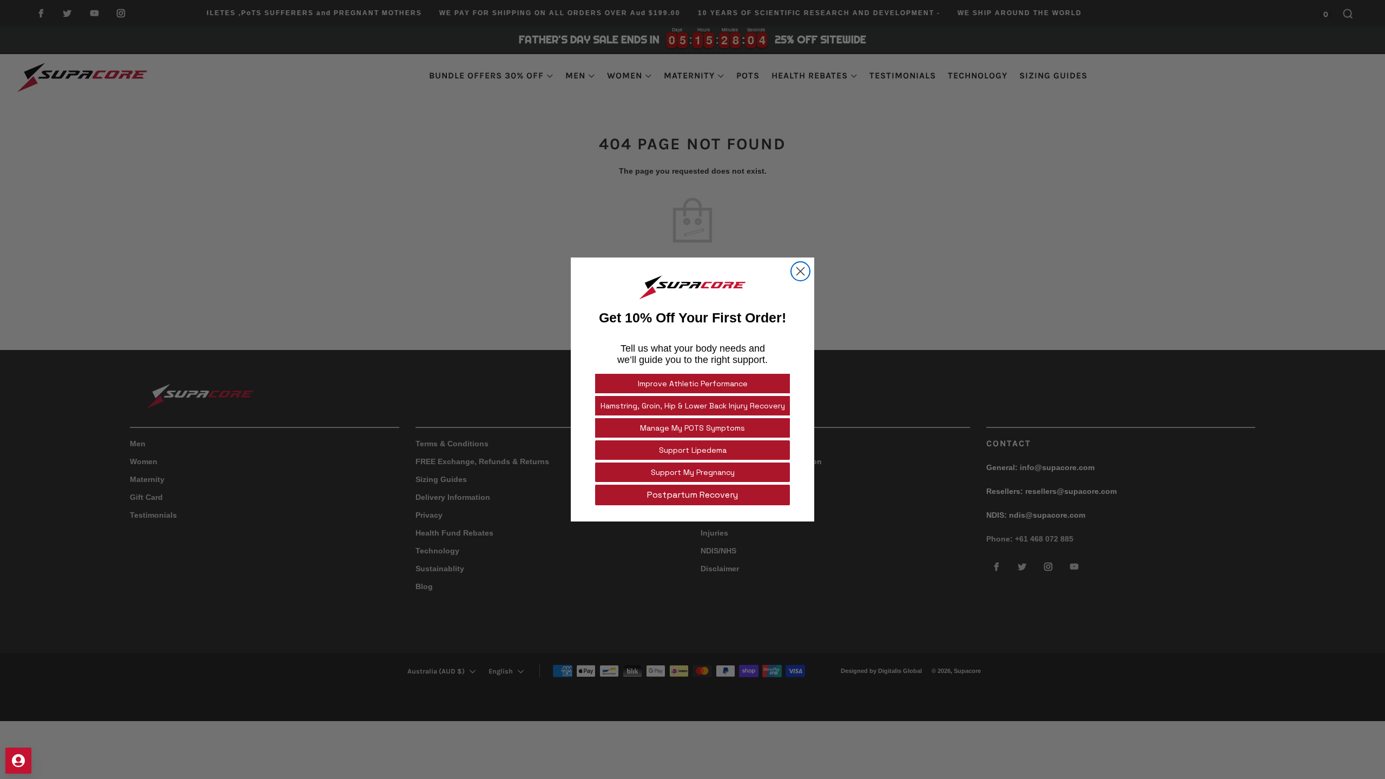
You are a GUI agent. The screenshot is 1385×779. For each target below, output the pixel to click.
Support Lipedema (693, 450)
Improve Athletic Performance (693, 383)
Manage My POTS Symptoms (692, 428)
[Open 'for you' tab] (18, 761)
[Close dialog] (800, 271)
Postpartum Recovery (692, 494)
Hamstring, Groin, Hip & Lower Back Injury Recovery (693, 406)
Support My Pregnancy (693, 472)
